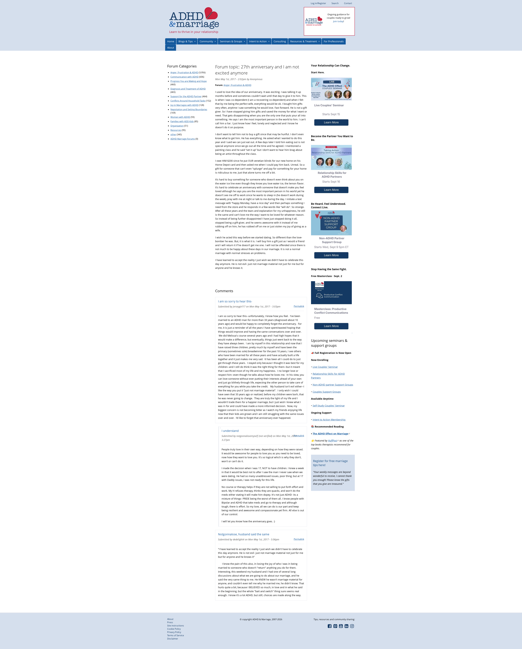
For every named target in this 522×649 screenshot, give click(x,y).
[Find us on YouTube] (341, 626)
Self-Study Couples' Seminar (329, 405)
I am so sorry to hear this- (235, 301)
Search (335, 3)
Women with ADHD (180, 117)
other (173, 134)
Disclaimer (172, 638)
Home (170, 41)
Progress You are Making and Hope (188, 81)
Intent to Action (258, 41)
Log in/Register (318, 3)
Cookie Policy (174, 628)
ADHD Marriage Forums (182, 138)
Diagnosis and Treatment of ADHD (188, 88)
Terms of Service (175, 635)
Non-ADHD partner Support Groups (333, 384)
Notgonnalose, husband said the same (243, 534)
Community (206, 41)
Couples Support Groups (327, 391)
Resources (175, 130)
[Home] (194, 18)
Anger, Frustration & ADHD (237, 85)
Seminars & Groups (231, 41)
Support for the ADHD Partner (186, 96)
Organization (177, 125)
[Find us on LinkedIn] (346, 626)
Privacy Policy (174, 632)
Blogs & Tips (185, 41)
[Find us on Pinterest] (335, 626)
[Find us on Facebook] (329, 626)
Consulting (280, 41)
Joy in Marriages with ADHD (184, 105)
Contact (348, 3)
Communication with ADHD (184, 76)
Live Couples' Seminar (325, 366)
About (170, 47)
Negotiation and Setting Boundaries (188, 109)
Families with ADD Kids (182, 121)
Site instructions (175, 625)
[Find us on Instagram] (352, 626)
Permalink (299, 306)
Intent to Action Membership (329, 419)
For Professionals (334, 41)
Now (342, 25)
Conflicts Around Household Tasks (187, 100)
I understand (230, 431)
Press (170, 622)
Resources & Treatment (303, 41)
